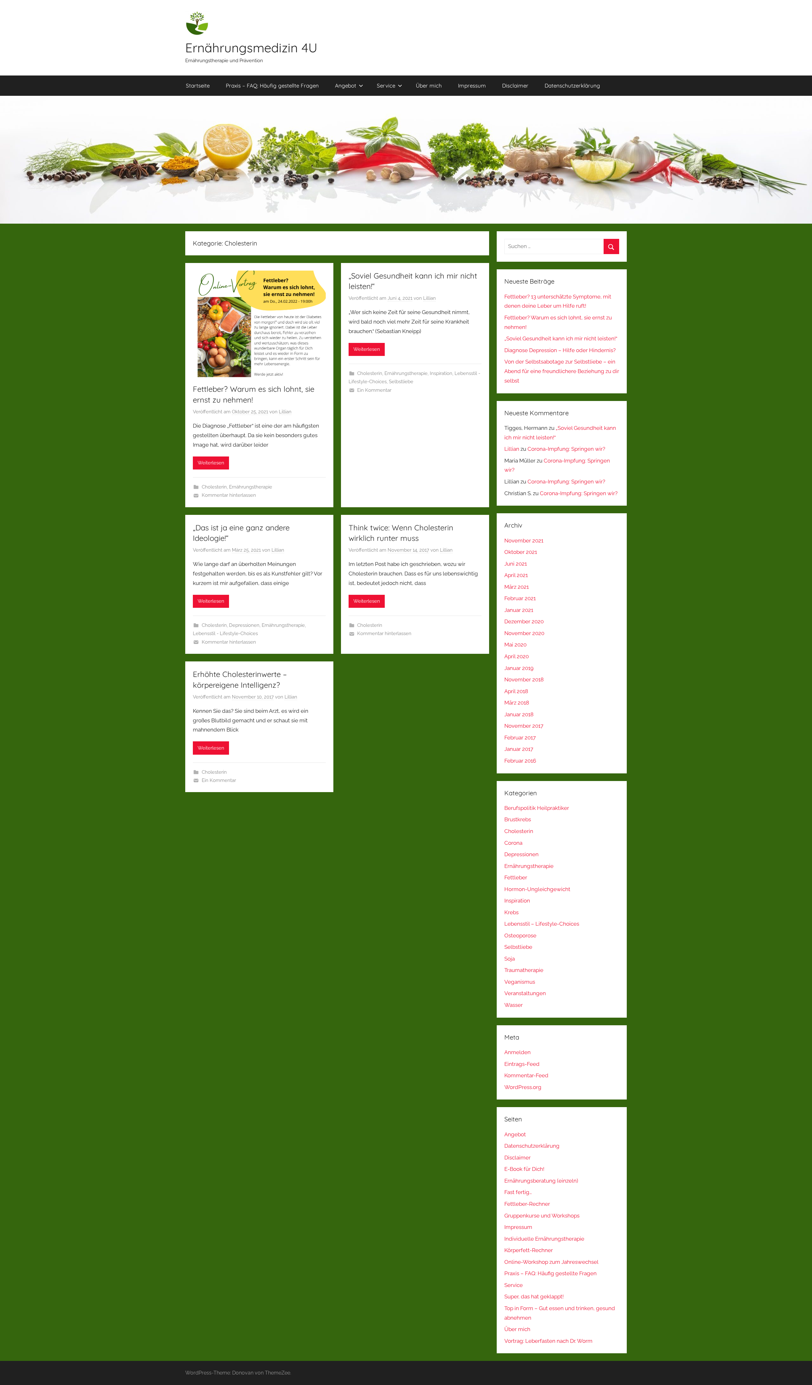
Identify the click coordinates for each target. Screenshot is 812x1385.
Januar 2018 (519, 714)
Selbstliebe (401, 381)
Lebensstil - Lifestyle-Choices (225, 633)
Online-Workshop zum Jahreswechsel (551, 1262)
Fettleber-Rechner (527, 1204)
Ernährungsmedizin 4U (251, 48)
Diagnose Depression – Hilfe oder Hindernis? (560, 350)
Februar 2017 (520, 737)
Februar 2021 (520, 598)
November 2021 (523, 540)
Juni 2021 (515, 564)
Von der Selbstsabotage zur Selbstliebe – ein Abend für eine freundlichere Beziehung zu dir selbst (561, 371)
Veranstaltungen (525, 993)
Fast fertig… (518, 1192)
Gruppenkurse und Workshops (542, 1215)
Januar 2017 (518, 749)
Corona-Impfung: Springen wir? (566, 449)
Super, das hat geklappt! (534, 1296)
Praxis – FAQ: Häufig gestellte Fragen (272, 85)
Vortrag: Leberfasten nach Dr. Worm (548, 1341)
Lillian (285, 412)
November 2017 (523, 726)
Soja (509, 958)
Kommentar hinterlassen (229, 495)
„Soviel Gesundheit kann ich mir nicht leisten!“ (560, 338)
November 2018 (524, 679)
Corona (513, 843)
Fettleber (515, 877)
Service (386, 85)
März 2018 (516, 702)
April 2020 (516, 656)
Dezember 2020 (524, 621)
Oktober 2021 (520, 552)
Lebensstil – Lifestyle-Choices (541, 924)
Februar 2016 (520, 761)
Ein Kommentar (374, 390)
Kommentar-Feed (526, 1075)
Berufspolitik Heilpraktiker (536, 808)
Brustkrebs (517, 819)
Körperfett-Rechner (528, 1250)
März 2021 (516, 587)
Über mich (429, 85)
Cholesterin (214, 487)
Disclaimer (515, 85)
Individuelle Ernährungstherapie (544, 1239)
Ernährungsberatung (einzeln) (541, 1181)
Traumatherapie (523, 970)
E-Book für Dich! (524, 1169)
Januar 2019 (519, 668)
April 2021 (516, 575)
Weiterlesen (211, 463)
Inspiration (441, 373)
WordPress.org (522, 1087)
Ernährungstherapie (250, 487)
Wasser (513, 1005)
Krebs (511, 912)
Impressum (472, 85)
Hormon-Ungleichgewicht (537, 889)
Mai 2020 (515, 644)
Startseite (198, 85)
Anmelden (517, 1052)
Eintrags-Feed (522, 1064)
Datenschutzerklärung (572, 85)
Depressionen (244, 625)
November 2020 (524, 633)
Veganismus (519, 982)
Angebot (345, 85)
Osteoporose (520, 935)
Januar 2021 (518, 610)
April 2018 (516, 691)
